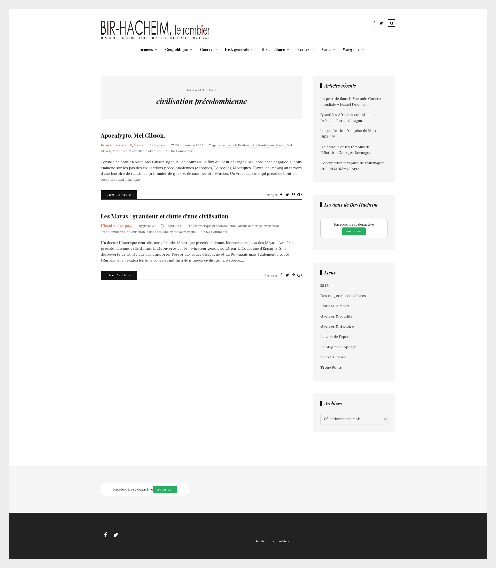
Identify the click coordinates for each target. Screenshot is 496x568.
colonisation (136, 232)
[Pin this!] (293, 194)
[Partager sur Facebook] (281, 194)
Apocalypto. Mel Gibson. (133, 135)
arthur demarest (250, 226)
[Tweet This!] (287, 194)
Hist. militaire (273, 49)
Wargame (351, 49)
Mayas (280, 145)
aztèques (225, 145)
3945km (327, 285)
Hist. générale (237, 49)
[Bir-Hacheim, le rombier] (156, 38)
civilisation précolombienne (253, 145)
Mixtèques (120, 151)
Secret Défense (333, 357)
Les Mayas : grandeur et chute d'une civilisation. (165, 216)
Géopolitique (176, 49)
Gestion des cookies (271, 541)
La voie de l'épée (334, 336)
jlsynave (159, 145)
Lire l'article (118, 194)
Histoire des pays (117, 225)
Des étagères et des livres (343, 295)
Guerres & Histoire (337, 326)
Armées (146, 49)
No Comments (181, 151)
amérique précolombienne (217, 226)
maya (178, 232)
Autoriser (354, 231)
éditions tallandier (159, 232)
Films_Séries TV (116, 145)
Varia (326, 49)
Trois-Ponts (331, 367)
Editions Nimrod (334, 306)
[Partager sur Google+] (299, 194)
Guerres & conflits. (336, 316)
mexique (189, 232)
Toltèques (153, 151)
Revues (303, 49)
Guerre (206, 49)
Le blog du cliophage (338, 347)
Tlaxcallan (136, 151)
